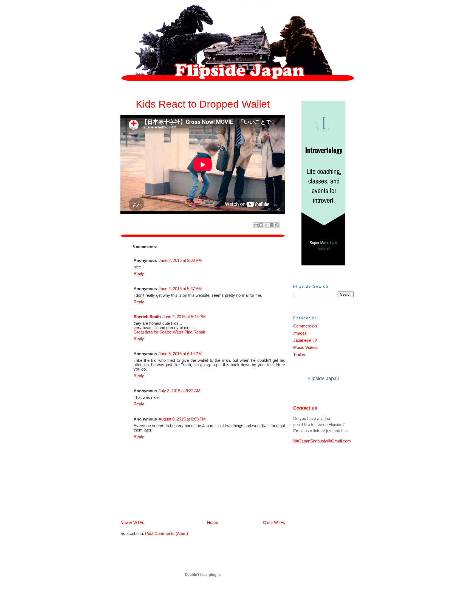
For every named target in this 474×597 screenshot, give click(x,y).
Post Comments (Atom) (166, 533)
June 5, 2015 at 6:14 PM (180, 354)
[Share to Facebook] (271, 225)
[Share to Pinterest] (277, 225)
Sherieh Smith (147, 317)
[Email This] (256, 225)
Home (212, 522)
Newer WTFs (132, 522)
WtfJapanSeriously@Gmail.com (322, 441)
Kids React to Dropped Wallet (203, 104)
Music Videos (305, 347)
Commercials (305, 326)
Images (300, 333)
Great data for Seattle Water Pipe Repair (169, 332)
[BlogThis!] (261, 225)
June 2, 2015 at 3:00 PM (180, 260)
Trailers (299, 354)
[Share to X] (266, 225)
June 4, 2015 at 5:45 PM (184, 317)
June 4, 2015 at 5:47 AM (180, 289)
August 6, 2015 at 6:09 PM (182, 419)
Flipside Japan (323, 378)
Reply (139, 273)
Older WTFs (274, 522)
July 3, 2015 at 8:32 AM (180, 391)
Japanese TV (305, 340)
